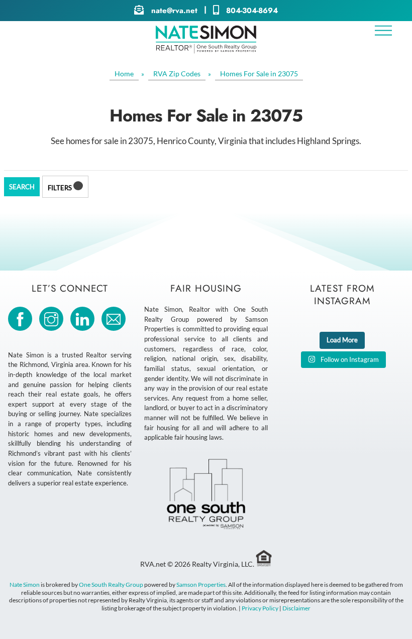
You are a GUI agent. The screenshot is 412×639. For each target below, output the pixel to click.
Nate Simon (25, 584)
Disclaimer (296, 608)
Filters (60, 188)
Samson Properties (201, 584)
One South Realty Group (111, 584)
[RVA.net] (206, 49)
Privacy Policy (260, 608)
